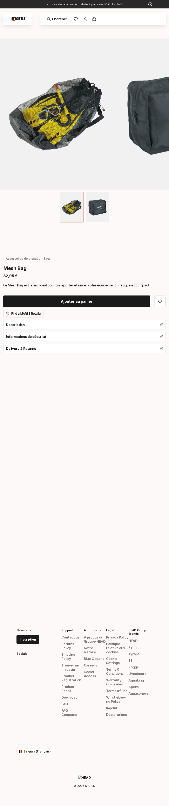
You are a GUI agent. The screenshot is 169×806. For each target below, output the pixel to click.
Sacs (46, 258)
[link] (76, 19)
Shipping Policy (68, 656)
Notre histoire (90, 650)
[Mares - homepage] (19, 19)
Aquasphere (138, 693)
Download (69, 697)
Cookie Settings (113, 661)
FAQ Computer (69, 712)
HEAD (132, 641)
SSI (130, 660)
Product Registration (71, 678)
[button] (84, 324)
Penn (132, 647)
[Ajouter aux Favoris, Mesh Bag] (160, 301)
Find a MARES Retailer (26, 313)
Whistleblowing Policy (116, 699)
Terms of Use (117, 691)
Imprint (111, 708)
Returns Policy (67, 646)
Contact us (70, 637)
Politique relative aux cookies (115, 648)
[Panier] (94, 19)
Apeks (133, 687)
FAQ (64, 704)
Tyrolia (133, 654)
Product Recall (67, 689)
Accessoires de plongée (23, 258)
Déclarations (116, 715)
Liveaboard (137, 674)
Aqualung (136, 680)
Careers (90, 665)
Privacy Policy (117, 637)
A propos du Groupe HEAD (95, 639)
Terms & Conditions (114, 671)
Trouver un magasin (70, 667)
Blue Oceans (94, 659)
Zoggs (133, 667)
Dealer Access (90, 674)
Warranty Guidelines (114, 682)
